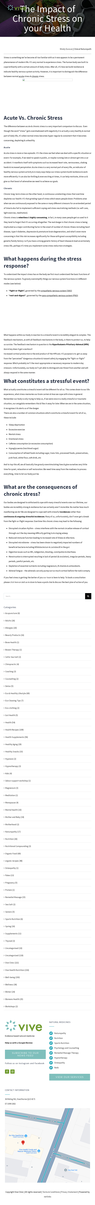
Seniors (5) (10, 911)
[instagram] (12, 1071)
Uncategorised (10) (13, 948)
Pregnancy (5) (11, 882)
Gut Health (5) (11, 715)
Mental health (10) (13, 809)
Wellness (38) (11, 984)
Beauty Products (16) (14, 635)
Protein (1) (10, 890)
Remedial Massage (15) (15, 897)
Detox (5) (9, 686)
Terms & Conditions (51, 1192)
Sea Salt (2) (10, 904)
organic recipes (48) (14, 860)
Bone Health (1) (12, 642)
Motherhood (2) (12, 824)
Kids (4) (8, 773)
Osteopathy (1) (12, 868)
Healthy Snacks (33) (14, 751)
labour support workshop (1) (18, 780)
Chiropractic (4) (12, 664)
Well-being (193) (12, 977)
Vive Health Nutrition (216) (17, 970)
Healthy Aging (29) (13, 744)
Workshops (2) (11, 1006)
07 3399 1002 (10, 1103)
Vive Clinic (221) (12, 962)
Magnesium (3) (11, 788)
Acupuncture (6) (12, 613)
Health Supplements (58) (16, 737)
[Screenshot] (47, 1109)
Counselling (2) (12, 679)
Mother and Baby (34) (14, 817)
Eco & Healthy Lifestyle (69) (17, 693)
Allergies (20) (11, 628)
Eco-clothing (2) (12, 708)
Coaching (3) (10, 671)
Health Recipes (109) (14, 729)
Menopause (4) (11, 802)
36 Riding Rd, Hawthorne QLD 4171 (20, 1099)
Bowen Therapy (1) (13, 649)
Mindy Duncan (66, 49)
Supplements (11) (13, 933)
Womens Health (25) (14, 999)
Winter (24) (10, 991)
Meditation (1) (11, 795)
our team (47, 577)
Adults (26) (10, 620)
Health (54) (10, 722)
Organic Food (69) (13, 853)
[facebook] (7, 1071)
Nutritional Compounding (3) (18, 846)
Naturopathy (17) (13, 831)
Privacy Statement (69, 1192)
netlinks (47, 1196)
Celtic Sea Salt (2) (13, 657)
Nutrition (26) (11, 839)
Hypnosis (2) (10, 759)
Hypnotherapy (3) (13, 766)
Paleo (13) (9, 875)
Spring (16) (10, 926)
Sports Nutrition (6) (14, 919)
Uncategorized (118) (14, 955)
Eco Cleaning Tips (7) (14, 700)
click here (14, 582)
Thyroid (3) (10, 941)
